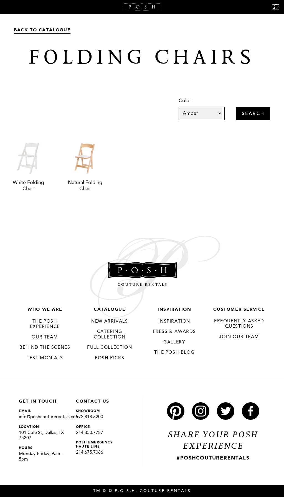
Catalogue (109, 309)
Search (253, 114)
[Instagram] (200, 411)
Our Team (45, 337)
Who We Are (44, 309)
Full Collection (109, 347)
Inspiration (174, 309)
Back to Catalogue (42, 30)
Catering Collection (109, 335)
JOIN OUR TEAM (239, 337)
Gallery (174, 342)
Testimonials (45, 358)
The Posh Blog (174, 352)
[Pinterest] (175, 411)
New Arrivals (109, 321)
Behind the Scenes (44, 347)
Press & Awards (174, 332)
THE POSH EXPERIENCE (45, 324)
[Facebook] (250, 411)
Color (185, 100)
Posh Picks (109, 358)
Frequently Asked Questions (239, 324)
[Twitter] (225, 411)
